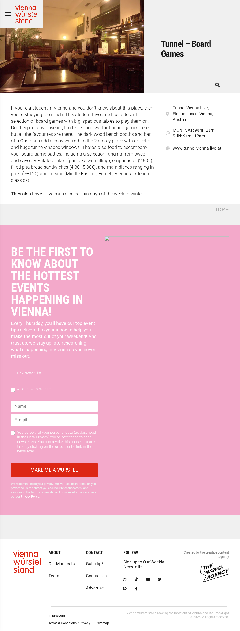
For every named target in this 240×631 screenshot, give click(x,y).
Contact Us (96, 575)
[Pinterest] (124, 588)
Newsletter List (29, 373)
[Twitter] (160, 579)
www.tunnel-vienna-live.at (197, 148)
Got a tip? (95, 563)
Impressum (57, 615)
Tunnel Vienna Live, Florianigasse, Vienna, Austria (193, 113)
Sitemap (103, 623)
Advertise (95, 587)
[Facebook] (136, 588)
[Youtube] (148, 579)
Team (54, 575)
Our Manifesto (62, 563)
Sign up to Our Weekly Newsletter (144, 564)
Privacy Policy (30, 496)
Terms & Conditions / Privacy (69, 623)
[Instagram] (124, 579)
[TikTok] (136, 579)
